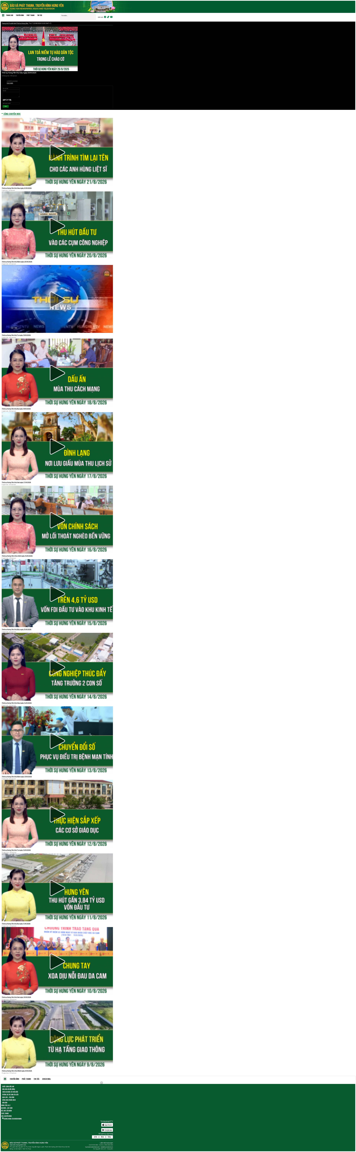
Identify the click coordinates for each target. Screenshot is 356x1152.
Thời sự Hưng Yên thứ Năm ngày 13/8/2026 (17, 777)
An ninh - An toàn (6, 1108)
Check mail (46, 1079)
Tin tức (39, 15)
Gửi (6, 106)
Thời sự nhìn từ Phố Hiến (10, 1092)
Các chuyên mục (6, 1116)
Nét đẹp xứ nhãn (6, 1110)
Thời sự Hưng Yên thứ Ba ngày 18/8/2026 (16, 409)
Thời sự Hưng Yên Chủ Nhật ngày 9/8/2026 (17, 1071)
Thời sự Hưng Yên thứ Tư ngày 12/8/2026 (16, 850)
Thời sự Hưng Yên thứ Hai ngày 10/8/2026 (16, 997)
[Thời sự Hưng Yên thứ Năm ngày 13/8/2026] (57, 740)
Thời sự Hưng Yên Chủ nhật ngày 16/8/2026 (17, 556)
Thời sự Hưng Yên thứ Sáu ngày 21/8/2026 (17, 188)
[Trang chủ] (5, 1079)
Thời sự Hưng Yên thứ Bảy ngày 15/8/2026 (16, 629)
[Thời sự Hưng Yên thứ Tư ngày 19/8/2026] (57, 299)
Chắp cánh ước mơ (8, 1086)
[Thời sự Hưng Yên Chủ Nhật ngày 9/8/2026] (57, 1035)
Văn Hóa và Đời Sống (8, 1089)
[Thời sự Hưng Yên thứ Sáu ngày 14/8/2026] (57, 667)
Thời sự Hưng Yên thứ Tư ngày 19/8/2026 (16, 335)
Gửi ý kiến (10, 83)
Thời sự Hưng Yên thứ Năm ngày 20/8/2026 (17, 262)
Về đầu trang (108, 1082)
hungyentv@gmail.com (92, 1147)
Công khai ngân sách (9, 1100)
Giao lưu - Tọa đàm (8, 1097)
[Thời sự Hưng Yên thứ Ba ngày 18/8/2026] (57, 373)
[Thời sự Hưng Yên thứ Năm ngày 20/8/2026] (57, 225)
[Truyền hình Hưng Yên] (5, 1148)
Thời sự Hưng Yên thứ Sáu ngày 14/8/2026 (17, 703)
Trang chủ (9, 15)
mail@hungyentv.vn (107, 1147)
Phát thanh (30, 15)
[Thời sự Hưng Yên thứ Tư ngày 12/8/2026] (57, 814)
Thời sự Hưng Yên (22, 23)
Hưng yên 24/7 (5, 1105)
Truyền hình (20, 15)
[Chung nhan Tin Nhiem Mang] (12, 1119)
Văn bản (4, 1102)
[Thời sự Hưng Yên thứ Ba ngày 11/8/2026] (57, 887)
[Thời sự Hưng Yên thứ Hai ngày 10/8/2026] (57, 961)
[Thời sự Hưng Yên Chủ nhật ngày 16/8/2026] (57, 520)
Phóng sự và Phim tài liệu (10, 1094)
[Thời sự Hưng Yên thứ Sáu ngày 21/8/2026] (57, 152)
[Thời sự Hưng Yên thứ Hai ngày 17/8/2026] (57, 446)
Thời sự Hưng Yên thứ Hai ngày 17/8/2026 (16, 482)
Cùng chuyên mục (12, 113)
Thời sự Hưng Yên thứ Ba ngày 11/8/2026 (16, 924)
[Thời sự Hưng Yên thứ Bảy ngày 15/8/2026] (57, 593)
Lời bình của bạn (12, 81)
